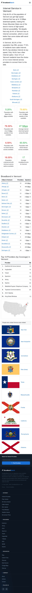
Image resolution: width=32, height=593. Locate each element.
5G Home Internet (6, 502)
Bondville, (6, 220)
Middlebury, (16, 85)
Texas (22, 382)
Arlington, (5, 190)
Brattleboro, (16, 76)
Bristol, (5, 240)
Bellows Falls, (7, 203)
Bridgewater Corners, (9, 234)
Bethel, (5, 213)
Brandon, (5, 227)
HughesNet (4, 536)
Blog (3, 555)
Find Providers (17, 463)
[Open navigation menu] (30, 2)
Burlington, (16, 79)
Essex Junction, (16, 82)
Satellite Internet (6, 512)
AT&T (3, 528)
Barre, (16, 70)
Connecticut (24, 356)
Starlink (4, 546)
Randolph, (16, 91)
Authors (4, 579)
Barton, (5, 200)
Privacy (3, 487)
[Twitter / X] (6, 589)
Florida (23, 407)
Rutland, (16, 93)
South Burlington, (16, 99)
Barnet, (5, 193)
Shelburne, (16, 96)
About (3, 576)
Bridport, (5, 237)
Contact (4, 581)
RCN (3, 541)
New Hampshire (25, 341)
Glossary (4, 560)
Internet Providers (6, 496)
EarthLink (4, 523)
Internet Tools (5, 557)
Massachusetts (25, 395)
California (24, 421)
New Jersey (24, 369)
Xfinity (3, 526)
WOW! (3, 544)
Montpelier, (16, 88)
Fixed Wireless (5, 509)
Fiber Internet (5, 499)
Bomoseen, (6, 217)
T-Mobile (4, 539)
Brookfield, (6, 244)
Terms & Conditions (10, 487)
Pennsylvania (25, 434)
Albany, (5, 183)
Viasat (3, 533)
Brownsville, (6, 247)
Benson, (5, 210)
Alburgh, (5, 187)
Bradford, (5, 223)
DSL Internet (5, 507)
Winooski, (16, 102)
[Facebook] (3, 589)
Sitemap (4, 568)
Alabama (23, 447)
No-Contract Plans (6, 515)
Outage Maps (5, 565)
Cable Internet (5, 504)
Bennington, (16, 73)
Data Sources (5, 563)
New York (24, 330)
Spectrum (4, 531)
